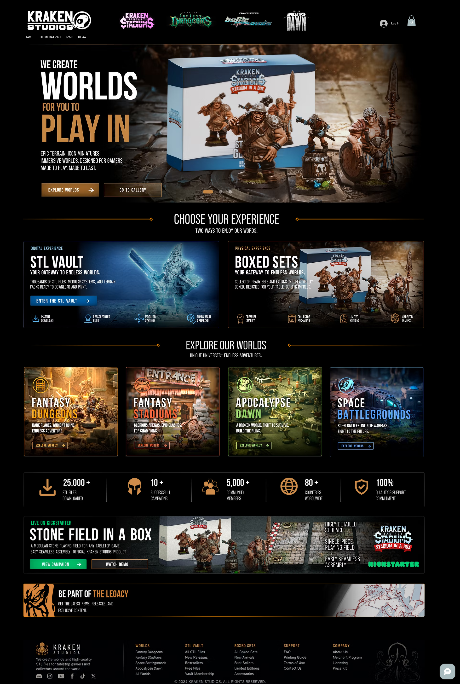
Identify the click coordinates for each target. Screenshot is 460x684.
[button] (411, 20)
